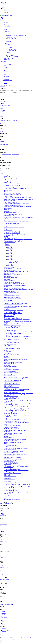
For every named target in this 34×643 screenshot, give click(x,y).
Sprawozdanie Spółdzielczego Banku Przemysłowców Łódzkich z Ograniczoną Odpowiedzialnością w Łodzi (18, 338)
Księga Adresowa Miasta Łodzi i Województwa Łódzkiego (11, 462)
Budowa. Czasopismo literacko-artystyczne (9, 315)
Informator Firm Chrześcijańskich (8, 276)
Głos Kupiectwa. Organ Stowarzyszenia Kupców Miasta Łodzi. (12, 384)
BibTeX (3, 103)
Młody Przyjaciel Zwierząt (7, 332)
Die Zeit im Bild (6, 284)
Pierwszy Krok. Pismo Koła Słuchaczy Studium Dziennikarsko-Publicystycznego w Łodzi (15, 459)
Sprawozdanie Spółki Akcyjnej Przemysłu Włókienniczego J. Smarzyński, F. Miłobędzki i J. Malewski (17, 206)
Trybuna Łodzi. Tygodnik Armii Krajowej (9, 291)
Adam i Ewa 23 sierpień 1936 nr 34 (5, 567)
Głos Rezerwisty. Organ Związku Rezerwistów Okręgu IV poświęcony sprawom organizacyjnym (16, 448)
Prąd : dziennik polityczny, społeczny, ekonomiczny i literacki (12, 185)
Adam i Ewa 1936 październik (11, 264)
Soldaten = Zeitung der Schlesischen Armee (9, 187)
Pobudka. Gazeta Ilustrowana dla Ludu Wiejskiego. (10, 383)
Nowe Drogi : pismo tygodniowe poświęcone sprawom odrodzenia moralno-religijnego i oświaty (16, 389)
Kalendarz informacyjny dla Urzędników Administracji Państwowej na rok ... (14, 457)
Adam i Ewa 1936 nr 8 (10, 249)
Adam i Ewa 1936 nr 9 (10, 250)
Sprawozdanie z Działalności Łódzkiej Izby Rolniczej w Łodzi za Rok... (13, 326)
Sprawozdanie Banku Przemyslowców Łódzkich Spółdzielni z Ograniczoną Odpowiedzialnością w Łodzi (17, 484)
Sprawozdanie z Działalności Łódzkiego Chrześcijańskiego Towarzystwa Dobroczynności (15, 359)
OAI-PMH (1, 173)
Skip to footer (4, 3)
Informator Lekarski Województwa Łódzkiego (10, 363)
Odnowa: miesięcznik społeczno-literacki (9, 316)
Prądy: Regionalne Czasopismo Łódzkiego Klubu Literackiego (12, 348)
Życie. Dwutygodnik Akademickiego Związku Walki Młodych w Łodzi (13, 453)
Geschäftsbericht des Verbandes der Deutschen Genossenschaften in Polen (13, 442)
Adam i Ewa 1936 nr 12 (10, 252)
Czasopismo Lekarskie (7, 279)
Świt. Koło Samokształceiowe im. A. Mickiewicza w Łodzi (11, 381)
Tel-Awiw (5, 293)
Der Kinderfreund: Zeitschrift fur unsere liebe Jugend (11, 392)
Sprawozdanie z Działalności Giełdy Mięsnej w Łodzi (11, 224)
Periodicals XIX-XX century (15, 154)
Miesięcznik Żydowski (7, 355)
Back (1, 20)
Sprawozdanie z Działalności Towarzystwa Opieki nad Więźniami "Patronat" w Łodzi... (15, 188)
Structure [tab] (3, 111)
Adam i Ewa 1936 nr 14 (10, 254)
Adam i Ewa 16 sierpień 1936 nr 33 (5, 550)
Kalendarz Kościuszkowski (7, 458)
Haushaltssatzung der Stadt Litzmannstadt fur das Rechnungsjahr (12, 194)
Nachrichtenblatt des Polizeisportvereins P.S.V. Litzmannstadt (12, 297)
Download (1, 108)
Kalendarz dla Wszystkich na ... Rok (8, 475)
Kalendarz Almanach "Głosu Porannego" (9, 385)
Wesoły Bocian (6, 236)
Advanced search (2, 86)
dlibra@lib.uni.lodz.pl (3, 599)
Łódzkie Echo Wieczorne (7, 365)
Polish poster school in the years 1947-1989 (12, 37)
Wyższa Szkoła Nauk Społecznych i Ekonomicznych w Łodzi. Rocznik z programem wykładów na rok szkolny (18, 492)
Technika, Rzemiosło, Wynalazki (8, 426)
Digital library (5, 24)
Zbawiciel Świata (6, 368)
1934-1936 (1, 123)
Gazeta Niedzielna (6, 356)
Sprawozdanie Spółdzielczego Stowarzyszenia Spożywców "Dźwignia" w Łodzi (14, 204)
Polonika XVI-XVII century (10, 55)
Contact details (4, 631)
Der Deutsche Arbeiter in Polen (8, 208)
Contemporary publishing (7, 59)
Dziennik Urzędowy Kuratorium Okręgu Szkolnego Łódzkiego (12, 193)
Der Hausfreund (6, 210)
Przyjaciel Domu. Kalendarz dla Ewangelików (10, 444)
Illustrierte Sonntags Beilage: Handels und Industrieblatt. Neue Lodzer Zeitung (14, 323)
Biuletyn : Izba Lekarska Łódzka (8, 431)
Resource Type (6, 71)
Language (5, 74)
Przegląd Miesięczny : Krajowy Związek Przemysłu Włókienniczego (13, 358)
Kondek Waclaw (9, 41)
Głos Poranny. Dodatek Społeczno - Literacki (10, 449)
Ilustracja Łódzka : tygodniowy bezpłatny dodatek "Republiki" (12, 233)
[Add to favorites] (0, 511)
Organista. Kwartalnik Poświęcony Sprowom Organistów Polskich (12, 380)
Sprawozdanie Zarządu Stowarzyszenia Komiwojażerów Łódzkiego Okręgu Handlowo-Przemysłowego (17, 221)
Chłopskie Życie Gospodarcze (8, 278)
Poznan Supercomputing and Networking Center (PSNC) (23, 637)
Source (4, 73)
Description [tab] (3, 109)
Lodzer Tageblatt (6, 480)
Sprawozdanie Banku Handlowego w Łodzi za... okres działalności (12, 333)
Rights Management (6, 76)
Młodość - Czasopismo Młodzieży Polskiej (9, 375)
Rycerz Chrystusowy (6, 309)
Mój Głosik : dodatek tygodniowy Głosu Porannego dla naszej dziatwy (13, 274)
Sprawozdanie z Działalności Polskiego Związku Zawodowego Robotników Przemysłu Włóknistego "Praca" (18, 400)
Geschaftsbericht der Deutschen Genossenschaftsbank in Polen (12, 372)
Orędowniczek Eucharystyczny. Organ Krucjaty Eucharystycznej (12, 302)
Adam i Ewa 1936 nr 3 (10, 246)
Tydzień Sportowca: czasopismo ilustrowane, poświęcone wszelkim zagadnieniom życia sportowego (17, 319)
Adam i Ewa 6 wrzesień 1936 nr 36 (13, 261)
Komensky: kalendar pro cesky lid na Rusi (9, 238)
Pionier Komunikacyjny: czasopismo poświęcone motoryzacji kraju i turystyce (14, 318)
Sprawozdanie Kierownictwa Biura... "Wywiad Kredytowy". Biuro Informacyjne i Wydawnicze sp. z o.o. (17, 197)
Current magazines (4, 612)
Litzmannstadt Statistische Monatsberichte (9, 242)
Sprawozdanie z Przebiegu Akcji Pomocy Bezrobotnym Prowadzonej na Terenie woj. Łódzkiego (16, 470)
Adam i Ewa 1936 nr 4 (10, 247)
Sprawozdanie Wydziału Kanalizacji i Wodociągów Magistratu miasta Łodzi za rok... (15, 409)
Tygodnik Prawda (6, 177)
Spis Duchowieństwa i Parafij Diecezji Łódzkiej (10, 489)
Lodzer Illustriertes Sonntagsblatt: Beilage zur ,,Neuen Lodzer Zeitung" (13, 268)
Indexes (3, 61)
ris (2, 102)
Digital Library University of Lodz (6, 154)
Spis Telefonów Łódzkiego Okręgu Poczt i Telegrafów (11, 490)
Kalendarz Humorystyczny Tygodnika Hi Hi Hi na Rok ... (11, 387)
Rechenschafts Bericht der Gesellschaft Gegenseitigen (11, 396)
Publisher (5, 67)
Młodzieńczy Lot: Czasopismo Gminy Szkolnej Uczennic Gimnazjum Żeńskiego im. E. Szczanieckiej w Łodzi (18, 289)
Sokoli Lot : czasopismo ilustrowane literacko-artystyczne (11, 342)
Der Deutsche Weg (6, 209)
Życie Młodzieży (6, 286)
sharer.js (8, 12)
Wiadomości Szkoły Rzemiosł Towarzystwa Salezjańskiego (11, 223)
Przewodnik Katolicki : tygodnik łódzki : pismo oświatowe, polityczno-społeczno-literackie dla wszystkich (18, 306)
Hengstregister (5, 443)
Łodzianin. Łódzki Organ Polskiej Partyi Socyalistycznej (11, 452)
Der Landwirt (5, 435)
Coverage (5, 75)
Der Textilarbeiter (6, 436)
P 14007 (1, 147)
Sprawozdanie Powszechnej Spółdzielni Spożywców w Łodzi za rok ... (13, 425)
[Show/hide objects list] (5, 44)
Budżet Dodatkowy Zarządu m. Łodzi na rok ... (10, 434)
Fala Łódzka (5, 364)
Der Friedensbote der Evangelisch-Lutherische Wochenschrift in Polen (13, 441)
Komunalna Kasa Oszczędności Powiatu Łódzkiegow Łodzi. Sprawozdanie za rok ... (15, 421)
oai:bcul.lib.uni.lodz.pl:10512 (4, 144)
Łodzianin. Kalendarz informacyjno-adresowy (10, 460)
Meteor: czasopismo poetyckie (8, 287)
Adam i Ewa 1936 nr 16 (10, 255)
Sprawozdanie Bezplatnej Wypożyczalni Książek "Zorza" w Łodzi (12, 311)
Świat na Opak (6, 418)
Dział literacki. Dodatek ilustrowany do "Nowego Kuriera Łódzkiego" (13, 314)
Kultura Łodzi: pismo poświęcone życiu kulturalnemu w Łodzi (12, 240)
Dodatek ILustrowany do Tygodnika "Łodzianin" (10, 397)
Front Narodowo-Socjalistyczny (8, 370)
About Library (4, 22)
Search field (1, 85)
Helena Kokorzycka (3, 131)
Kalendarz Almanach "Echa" (7, 474)
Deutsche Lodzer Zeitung (7, 191)
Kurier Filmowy (6, 229)
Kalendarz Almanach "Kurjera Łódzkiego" (9, 479)
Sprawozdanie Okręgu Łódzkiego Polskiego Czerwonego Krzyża (12, 469)
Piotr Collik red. (2, 116)
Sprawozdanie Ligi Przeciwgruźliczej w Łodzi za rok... (11, 404)
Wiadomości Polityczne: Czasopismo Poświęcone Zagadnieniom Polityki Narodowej (15, 394)
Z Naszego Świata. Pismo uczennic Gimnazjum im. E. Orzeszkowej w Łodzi (14, 288)
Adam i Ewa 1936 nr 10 (10, 251)
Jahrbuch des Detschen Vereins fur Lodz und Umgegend (11, 202)
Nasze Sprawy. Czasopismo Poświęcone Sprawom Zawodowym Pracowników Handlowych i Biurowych (17, 377)
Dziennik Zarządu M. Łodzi (7, 493)
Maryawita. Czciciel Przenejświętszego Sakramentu (10, 366)
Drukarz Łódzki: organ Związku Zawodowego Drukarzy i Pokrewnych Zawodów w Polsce (16, 361)
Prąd (4, 450)
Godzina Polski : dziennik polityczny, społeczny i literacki (11, 178)
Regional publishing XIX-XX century (9, 58)
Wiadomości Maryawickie (7, 438)
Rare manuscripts (10, 45)
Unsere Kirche (5, 328)
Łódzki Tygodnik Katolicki (7, 373)
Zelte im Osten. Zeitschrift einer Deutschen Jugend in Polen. (11, 369)
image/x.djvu (2, 141)
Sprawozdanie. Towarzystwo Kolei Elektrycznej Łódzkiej (11, 327)
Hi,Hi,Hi (5, 347)
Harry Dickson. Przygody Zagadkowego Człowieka (10, 277)
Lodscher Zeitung (6, 335)
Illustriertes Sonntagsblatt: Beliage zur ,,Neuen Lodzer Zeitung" (12, 282)
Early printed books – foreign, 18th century (12, 56)
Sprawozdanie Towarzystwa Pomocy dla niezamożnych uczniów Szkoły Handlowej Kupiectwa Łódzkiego (18, 403)
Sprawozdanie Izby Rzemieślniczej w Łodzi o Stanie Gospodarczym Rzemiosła (14, 468)
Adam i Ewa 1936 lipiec (10, 259)
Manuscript (10, 47)
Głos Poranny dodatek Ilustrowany (8, 411)
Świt (4, 329)
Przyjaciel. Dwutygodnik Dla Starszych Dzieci (10, 445)
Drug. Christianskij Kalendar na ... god (9, 437)
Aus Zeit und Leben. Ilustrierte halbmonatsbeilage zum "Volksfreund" (13, 433)
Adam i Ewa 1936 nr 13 (10, 253)
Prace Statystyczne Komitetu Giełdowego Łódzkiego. (11, 432)
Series (4, 78)
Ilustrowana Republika (7, 176)
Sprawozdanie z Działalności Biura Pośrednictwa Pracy (11, 222)
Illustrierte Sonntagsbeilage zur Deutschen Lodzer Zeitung (11, 295)
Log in (1, 634)
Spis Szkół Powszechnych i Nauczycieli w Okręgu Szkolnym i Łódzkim (13, 310)
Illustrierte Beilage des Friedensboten (8, 196)
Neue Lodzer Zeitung (6, 175)
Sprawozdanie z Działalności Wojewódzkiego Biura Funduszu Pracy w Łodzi (14, 283)
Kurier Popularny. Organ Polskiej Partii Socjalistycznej (11, 463)
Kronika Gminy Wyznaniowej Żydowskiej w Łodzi (10, 495)
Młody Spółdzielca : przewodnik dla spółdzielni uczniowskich (12, 388)
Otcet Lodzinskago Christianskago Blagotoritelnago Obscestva (12, 379)
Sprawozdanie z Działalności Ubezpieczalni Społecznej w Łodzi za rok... (13, 412)
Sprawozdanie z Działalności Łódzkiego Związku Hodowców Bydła (13, 362)
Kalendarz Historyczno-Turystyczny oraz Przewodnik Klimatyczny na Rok (13, 456)
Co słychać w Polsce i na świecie (8, 181)
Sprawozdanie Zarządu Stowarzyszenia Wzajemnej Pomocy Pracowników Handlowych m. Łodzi (16, 422)
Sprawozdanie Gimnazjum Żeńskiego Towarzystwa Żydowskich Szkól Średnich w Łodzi (15, 234)
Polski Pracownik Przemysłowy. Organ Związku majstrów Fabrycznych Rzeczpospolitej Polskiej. (16, 466)
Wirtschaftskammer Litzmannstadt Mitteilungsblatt (10, 413)
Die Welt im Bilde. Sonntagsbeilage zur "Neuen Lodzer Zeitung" (12, 325)
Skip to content (4, 2)
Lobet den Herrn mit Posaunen (8, 230)
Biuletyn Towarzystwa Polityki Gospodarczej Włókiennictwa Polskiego (13, 320)
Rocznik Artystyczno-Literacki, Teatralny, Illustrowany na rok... (12, 499)
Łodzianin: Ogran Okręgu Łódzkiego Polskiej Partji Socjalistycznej (12, 482)
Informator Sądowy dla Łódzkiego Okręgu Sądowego (11, 344)
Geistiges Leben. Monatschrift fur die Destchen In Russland (11, 339)
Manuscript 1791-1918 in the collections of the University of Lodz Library (16, 51)
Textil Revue (5, 294)
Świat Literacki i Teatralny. (7, 213)
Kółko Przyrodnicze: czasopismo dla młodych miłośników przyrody (12, 237)
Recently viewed (5, 80)
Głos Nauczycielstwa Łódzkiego (8, 351)
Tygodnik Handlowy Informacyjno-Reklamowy (10, 290)
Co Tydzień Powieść (6, 184)
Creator (5, 65)
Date (4, 70)
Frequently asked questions (7, 26)
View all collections (4, 617)
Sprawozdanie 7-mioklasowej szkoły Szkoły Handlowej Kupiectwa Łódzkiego (14, 390)
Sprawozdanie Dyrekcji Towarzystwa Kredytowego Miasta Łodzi (12, 232)
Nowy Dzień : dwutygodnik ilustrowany (9, 483)
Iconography (8, 39)
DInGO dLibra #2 (8, 637)
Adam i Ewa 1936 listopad (10, 265)
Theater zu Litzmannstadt (7, 395)
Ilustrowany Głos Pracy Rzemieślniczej (9, 201)
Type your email (2, 92)
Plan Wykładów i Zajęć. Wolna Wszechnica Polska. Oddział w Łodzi (13, 304)
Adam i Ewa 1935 (7, 244)
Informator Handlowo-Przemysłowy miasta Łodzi (10, 275)
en (2, 6)
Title (2, 620)
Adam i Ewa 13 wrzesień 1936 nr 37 (13, 262)
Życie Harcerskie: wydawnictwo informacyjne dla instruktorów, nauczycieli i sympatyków (15, 454)
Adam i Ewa (5, 243)
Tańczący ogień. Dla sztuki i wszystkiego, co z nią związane (11, 317)
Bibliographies (5, 29)
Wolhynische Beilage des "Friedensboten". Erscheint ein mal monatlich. (13, 367)
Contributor (5, 69)
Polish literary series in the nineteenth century (9, 57)
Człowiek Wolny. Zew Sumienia (8, 190)
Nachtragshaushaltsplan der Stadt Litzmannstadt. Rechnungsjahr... (12, 298)
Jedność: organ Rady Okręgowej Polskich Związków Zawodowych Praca (13, 205)
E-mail (5, 9)
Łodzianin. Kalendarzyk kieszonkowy (9, 461)
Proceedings (3, 614)
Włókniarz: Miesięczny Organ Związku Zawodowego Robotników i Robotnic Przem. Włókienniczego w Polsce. (18, 296)
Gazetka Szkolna (6, 360)
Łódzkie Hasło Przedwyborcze (8, 374)
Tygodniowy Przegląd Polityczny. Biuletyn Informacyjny (11, 428)
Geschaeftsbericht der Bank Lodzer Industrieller (10, 341)
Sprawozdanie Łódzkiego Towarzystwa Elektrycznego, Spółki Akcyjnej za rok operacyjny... (16, 378)
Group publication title (8, 64)
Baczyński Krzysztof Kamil (12, 50)
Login (1, 19)
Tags (4, 77)
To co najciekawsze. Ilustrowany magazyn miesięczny (11, 427)
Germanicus (8, 54)
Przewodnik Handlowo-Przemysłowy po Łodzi (10, 307)
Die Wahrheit (5, 496)
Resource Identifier (6, 72)
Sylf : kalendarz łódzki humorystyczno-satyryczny (10, 215)
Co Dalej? (5, 179)
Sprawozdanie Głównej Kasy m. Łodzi (9, 235)
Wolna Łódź (5, 402)
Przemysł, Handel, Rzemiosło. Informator (9, 447)
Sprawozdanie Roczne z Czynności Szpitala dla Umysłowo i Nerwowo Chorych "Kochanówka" (16, 203)
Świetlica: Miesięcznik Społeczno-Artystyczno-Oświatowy (11, 471)
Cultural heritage (6, 31)
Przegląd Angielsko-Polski (7, 305)
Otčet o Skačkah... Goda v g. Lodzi (8, 467)
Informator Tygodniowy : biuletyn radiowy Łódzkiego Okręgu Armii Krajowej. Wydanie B (16, 271)
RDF (1, 170)
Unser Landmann (6, 399)
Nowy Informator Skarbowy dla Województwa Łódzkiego (11, 398)
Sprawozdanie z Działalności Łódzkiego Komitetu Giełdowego (12, 312)
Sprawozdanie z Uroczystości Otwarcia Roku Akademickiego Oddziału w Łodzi (14, 419)
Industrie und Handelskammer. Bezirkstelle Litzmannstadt (11, 349)
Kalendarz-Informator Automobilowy (8, 386)
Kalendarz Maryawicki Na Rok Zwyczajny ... (10, 476)
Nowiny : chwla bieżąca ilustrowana (8, 301)
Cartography (7, 42)
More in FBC (2, 579)
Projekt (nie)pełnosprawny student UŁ (9, 60)
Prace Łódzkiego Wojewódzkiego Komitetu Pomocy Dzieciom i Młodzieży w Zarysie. (15, 430)
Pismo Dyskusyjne (6, 382)
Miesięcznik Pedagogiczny (7, 481)
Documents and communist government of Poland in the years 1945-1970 (16, 35)
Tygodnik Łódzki (6, 226)
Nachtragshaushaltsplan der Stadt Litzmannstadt (10, 376)
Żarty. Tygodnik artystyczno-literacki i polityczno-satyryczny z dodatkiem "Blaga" (14, 285)
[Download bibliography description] (0, 529)
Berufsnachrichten (6, 324)
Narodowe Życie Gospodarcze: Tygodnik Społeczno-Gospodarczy (12, 473)
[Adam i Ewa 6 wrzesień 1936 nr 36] (5, 105)
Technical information (6, 25)
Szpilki (4, 391)
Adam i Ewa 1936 (7, 245)
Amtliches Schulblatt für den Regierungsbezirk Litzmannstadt (12, 281)
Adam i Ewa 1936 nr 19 (10, 256)
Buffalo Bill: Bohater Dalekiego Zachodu (9, 280)
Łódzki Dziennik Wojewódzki (8, 488)
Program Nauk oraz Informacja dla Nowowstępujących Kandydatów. (13, 429)
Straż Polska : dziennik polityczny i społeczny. (10, 212)
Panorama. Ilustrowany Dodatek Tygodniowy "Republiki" (11, 330)
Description (5, 66)
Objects (5, 81)
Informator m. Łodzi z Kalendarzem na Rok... (10, 273)
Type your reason (15, 92)
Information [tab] (3, 110)
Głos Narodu (5, 350)
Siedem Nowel (6, 308)
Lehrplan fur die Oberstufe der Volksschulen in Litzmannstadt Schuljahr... (13, 241)
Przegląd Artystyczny (6, 357)
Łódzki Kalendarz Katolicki (7, 464)
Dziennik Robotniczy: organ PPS (8, 182)
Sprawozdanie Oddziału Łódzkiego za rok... (9, 405)
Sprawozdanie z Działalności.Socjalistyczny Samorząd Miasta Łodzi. (13, 313)
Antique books (8, 52)
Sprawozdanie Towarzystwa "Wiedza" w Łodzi (10, 401)
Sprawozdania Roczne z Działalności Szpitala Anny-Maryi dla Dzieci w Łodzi (14, 227)
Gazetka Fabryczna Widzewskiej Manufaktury (10, 371)
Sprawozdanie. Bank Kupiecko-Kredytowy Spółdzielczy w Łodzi (12, 231)
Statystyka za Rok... (6, 498)
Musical (6, 43)
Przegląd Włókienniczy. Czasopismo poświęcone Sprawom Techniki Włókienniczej (15, 439)
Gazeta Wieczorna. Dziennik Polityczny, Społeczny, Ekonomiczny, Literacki (14, 451)
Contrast (3, 7)
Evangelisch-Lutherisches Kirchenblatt (9, 267)
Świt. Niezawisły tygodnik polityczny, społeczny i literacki (11, 292)
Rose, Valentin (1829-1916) (12, 49)
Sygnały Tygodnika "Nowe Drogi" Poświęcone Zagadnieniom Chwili (13, 214)
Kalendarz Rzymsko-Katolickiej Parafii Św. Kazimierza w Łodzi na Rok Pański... (14, 272)
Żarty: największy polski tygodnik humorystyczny (10, 455)
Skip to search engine (5, 1)
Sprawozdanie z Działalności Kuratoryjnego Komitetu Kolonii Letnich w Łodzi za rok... (15, 410)
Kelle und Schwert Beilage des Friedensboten (10, 228)
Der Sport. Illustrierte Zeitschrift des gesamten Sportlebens (11, 354)
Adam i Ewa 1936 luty (10, 248)
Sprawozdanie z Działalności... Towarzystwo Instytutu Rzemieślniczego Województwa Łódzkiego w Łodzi (18, 195)
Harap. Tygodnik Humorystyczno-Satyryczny (10, 270)
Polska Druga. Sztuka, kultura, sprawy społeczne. (10, 440)
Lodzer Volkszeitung (6, 211)
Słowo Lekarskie (6, 446)
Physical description (6, 79)
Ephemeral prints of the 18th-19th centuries (12, 38)
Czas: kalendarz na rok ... (7, 345)
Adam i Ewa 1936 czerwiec (10, 258)
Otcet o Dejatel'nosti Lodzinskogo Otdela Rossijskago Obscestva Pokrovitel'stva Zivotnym (15, 303)
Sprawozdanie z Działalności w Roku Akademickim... (11, 485)
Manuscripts (7, 44)
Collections (5, 83)
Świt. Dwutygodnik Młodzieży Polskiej (9, 472)
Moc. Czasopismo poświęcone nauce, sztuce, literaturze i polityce (12, 465)
